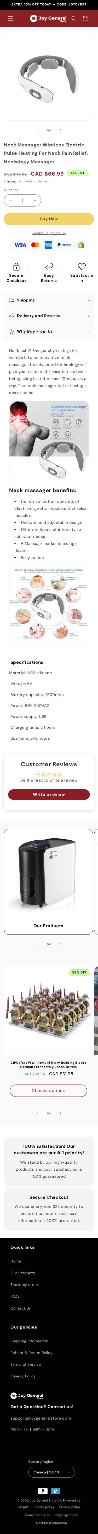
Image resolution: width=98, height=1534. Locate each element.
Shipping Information (29, 1341)
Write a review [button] (49, 794)
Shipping (10, 181)
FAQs (14, 1296)
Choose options (48, 1090)
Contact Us (20, 1308)
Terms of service (37, 1515)
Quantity (11, 190)
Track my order (24, 1284)
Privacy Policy (23, 1376)
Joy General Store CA (46, 1500)
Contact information (51, 1523)
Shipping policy (66, 1515)
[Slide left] (37, 130)
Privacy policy (69, 1507)
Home (15, 1261)
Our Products (48, 926)
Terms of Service (25, 1364)
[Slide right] (60, 130)
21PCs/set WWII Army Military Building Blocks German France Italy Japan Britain (48, 1065)
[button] (10, 18)
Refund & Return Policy (31, 1352)
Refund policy (44, 1507)
